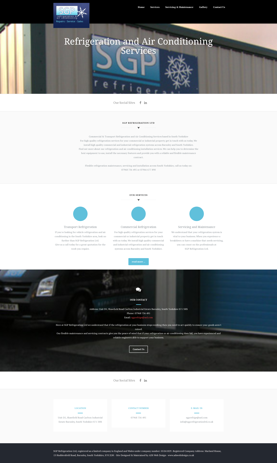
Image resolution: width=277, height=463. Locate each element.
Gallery (203, 7)
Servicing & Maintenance (179, 7)
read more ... (138, 261)
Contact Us (219, 7)
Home (141, 7)
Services (155, 7)
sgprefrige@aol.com (142, 317)
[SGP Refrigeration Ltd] (71, 27)
